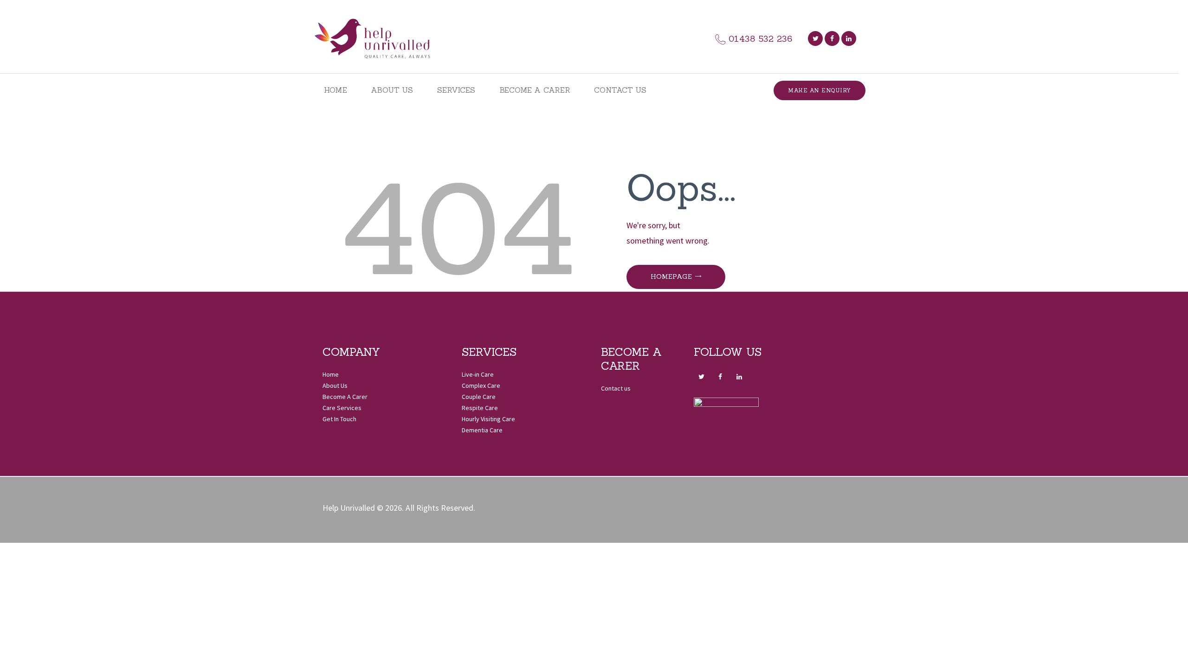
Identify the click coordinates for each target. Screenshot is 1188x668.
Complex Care (481, 385)
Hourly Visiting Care (488, 419)
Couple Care (479, 396)
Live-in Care (478, 374)
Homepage (671, 276)
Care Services (342, 408)
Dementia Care (482, 430)
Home (331, 374)
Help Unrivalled (349, 507)
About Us (335, 385)
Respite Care (480, 408)
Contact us (616, 388)
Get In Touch (339, 419)
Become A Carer (345, 396)
